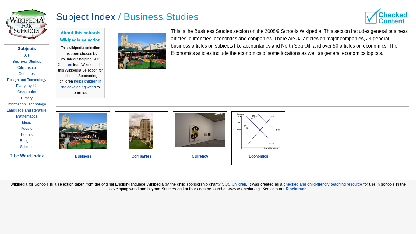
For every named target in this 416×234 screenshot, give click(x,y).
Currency (200, 156)
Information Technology (26, 104)
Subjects (27, 48)
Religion (27, 141)
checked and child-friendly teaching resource (323, 184)
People (27, 128)
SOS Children (234, 184)
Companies (141, 156)
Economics (258, 156)
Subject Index (85, 16)
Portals (27, 135)
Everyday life (26, 86)
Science (26, 147)
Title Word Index (27, 155)
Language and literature (27, 110)
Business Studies (26, 61)
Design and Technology (26, 80)
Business (83, 156)
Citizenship (26, 68)
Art (26, 55)
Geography (26, 92)
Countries (27, 74)
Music (27, 122)
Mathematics (26, 116)
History (27, 98)
